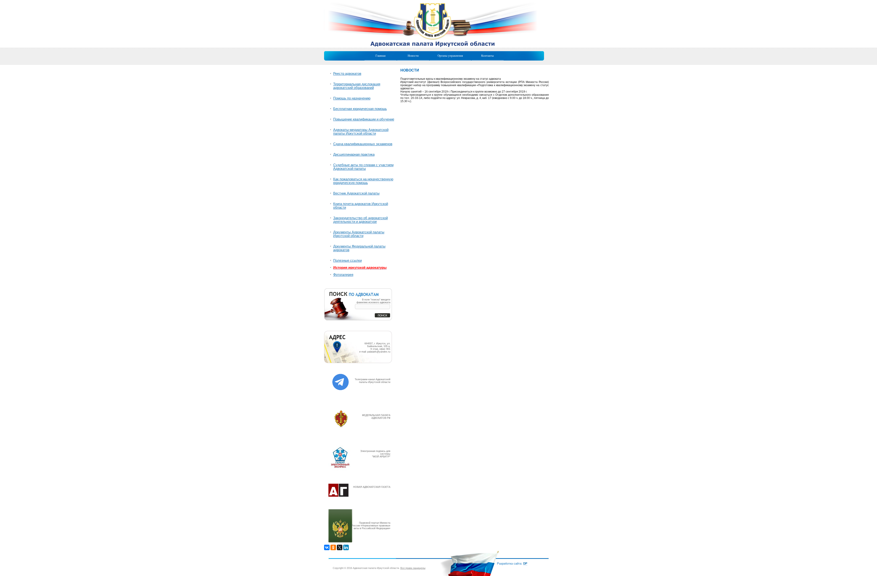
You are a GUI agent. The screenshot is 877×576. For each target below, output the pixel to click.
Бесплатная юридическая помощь (360, 109)
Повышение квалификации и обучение (363, 119)
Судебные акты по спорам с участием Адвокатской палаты (363, 166)
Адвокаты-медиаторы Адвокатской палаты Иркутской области (360, 131)
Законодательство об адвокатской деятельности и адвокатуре (360, 219)
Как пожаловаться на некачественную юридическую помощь (363, 181)
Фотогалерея (343, 274)
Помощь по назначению (351, 98)
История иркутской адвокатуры (360, 267)
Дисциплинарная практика (354, 154)
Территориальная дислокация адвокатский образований (356, 86)
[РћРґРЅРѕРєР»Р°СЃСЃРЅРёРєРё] (333, 547)
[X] (339, 547)
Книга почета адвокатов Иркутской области (360, 205)
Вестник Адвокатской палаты (356, 193)
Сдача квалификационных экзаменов (362, 144)
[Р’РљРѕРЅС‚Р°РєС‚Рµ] (327, 547)
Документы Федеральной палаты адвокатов (359, 248)
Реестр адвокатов (347, 73)
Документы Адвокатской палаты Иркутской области (358, 234)
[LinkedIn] (346, 547)
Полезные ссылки (347, 260)
